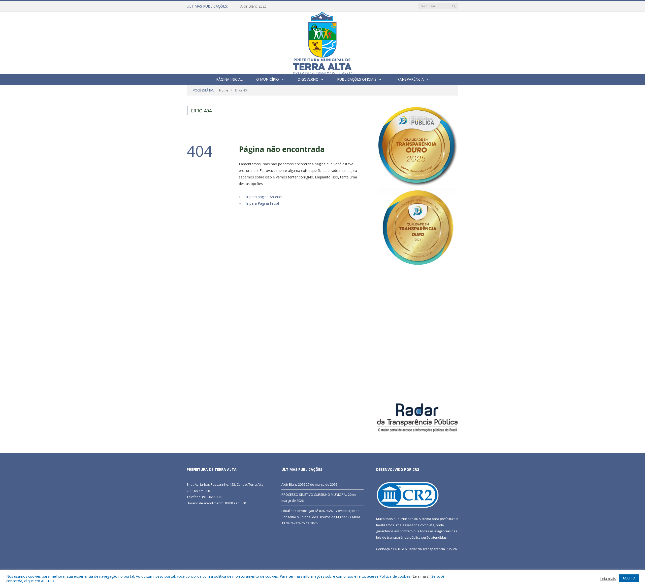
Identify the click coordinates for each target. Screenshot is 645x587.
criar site (406, 518)
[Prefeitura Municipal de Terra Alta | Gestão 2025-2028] (322, 41)
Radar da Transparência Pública (432, 549)
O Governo (308, 79)
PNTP (397, 549)
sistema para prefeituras (438, 518)
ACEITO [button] (629, 578)
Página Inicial (229, 79)
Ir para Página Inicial (262, 203)
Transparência (409, 79)
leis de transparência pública (398, 537)
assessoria (411, 525)
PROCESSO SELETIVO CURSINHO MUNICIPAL (314, 494)
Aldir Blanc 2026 (253, 6)
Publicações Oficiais (356, 79)
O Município (267, 79)
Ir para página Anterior (264, 196)
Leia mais (420, 576)
